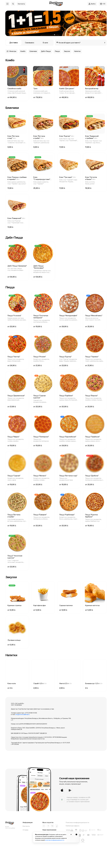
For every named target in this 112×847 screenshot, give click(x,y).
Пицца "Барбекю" (66, 396)
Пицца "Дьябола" (92, 476)
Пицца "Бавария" (40, 515)
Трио (35, 88)
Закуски (67, 51)
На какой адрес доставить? (69, 43)
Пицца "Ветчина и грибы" (14, 516)
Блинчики (33, 51)
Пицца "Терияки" (92, 357)
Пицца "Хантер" (14, 357)
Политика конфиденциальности (77, 822)
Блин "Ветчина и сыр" (13, 137)
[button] (54, 34)
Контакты (26, 826)
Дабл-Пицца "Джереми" (17, 266)
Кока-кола (12, 683)
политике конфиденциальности (54, 840)
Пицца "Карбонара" (67, 515)
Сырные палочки (66, 605)
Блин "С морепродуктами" (41, 178)
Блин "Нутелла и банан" (91, 178)
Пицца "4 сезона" (14, 315)
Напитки (77, 51)
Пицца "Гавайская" (92, 437)
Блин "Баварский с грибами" (92, 137)
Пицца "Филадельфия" (68, 315)
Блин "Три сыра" (67, 177)
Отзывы (25, 830)
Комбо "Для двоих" (66, 88)
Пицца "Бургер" (65, 357)
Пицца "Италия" (39, 357)
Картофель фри (39, 605)
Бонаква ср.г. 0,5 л (94, 683)
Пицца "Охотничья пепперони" (40, 316)
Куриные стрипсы (14, 605)
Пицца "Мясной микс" (93, 315)
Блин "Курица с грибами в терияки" (17, 178)
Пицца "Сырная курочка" (39, 397)
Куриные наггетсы (92, 605)
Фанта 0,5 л (65, 683)
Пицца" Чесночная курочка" (15, 557)
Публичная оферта (72, 826)
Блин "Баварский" (16, 218)
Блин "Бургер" (66, 136)
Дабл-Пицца (46, 51)
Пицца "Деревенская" (16, 396)
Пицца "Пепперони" (41, 437)
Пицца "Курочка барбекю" (91, 516)
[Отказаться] (76, 834)
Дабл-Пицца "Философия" (38, 267)
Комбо (22, 51)
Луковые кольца (14, 640)
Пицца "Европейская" (67, 437)
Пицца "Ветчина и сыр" (68, 476)
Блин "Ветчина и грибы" (39, 137)
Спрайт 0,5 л (40, 683)
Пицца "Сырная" (14, 476)
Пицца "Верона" (91, 396)
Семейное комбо (14, 88)
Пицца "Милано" (39, 476)
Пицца (57, 51)
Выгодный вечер (91, 88)
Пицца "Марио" (13, 437)
